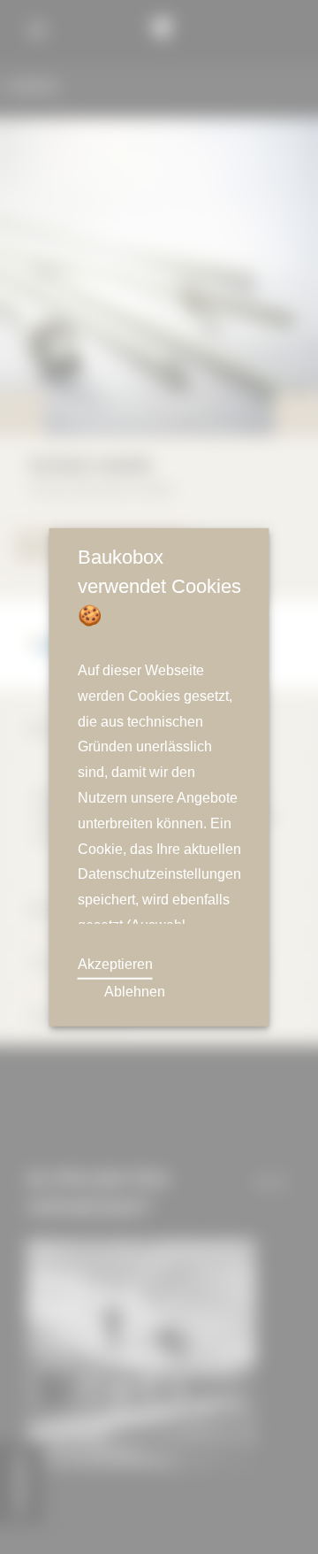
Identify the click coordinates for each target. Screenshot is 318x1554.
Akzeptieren (116, 964)
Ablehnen (134, 992)
